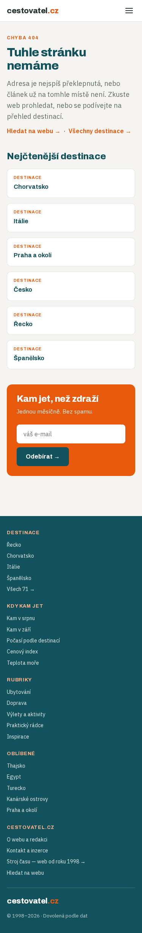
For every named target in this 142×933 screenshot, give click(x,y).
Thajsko (16, 765)
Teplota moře (23, 662)
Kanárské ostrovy (27, 799)
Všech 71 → (21, 589)
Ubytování (19, 692)
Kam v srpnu (21, 618)
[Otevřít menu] (129, 11)
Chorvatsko (20, 555)
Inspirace (18, 736)
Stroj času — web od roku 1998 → (46, 861)
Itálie (13, 566)
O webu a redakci (27, 839)
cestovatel (33, 10)
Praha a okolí (22, 810)
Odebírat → (43, 456)
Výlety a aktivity (26, 714)
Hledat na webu (25, 872)
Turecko (16, 788)
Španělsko (19, 578)
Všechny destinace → (100, 131)
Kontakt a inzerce (27, 850)
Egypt (14, 776)
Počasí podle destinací (33, 640)
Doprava (17, 703)
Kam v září (19, 629)
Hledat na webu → (34, 131)
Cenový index (22, 651)
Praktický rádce (25, 725)
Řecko (14, 544)
